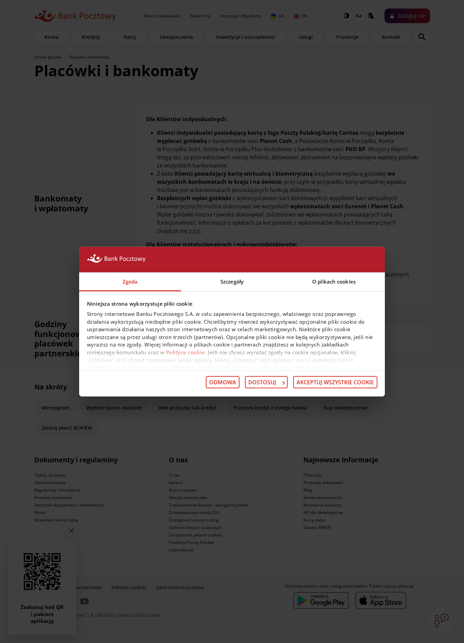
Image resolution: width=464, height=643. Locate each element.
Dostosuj (262, 382)
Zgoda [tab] (130, 281)
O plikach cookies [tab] (334, 281)
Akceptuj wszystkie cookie (335, 382)
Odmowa (222, 382)
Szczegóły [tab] (232, 281)
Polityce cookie (185, 352)
